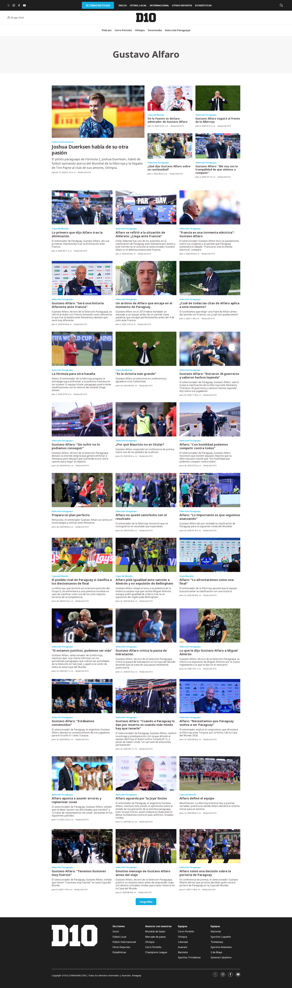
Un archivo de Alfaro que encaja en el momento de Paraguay (144, 305)
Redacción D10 (84, 172)
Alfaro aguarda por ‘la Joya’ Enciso (141, 798)
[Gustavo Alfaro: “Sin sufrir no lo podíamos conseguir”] (82, 419)
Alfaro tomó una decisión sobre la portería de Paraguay (205, 873)
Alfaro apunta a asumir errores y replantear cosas (76, 800)
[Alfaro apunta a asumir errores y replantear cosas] (82, 773)
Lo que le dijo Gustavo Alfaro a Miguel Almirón (208, 652)
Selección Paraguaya (177, 30)
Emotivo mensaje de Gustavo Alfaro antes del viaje (143, 873)
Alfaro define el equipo (196, 798)
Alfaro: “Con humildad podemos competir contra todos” (203, 446)
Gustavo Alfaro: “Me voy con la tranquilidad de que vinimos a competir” (216, 169)
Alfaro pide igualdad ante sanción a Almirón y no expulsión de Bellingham (144, 581)
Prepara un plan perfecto (71, 515)
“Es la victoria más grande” (136, 374)
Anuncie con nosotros (158, 926)
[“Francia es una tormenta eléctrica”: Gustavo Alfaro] (209, 207)
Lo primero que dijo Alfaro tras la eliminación (77, 234)
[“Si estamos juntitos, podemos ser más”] (82, 625)
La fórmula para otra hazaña (73, 374)
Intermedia (155, 30)
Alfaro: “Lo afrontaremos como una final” (206, 581)
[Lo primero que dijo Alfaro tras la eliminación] (82, 207)
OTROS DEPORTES (182, 5)
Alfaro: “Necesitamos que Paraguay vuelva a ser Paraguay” (206, 723)
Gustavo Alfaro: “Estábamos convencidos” (73, 723)
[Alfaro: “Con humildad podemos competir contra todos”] (209, 419)
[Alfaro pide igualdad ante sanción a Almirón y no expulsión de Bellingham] (146, 555)
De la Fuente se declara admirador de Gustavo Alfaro (168, 120)
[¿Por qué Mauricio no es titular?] (146, 419)
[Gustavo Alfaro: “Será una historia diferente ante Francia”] (82, 278)
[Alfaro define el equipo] (209, 773)
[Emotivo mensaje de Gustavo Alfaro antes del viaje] (146, 846)
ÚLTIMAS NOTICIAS (98, 5)
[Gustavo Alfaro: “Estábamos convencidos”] (82, 696)
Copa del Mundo (156, 114)
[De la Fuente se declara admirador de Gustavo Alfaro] (170, 98)
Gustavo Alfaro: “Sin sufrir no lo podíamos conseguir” (76, 446)
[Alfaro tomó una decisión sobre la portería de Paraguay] (209, 846)
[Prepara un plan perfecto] (82, 490)
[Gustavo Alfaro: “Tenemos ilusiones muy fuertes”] (82, 846)
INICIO (122, 5)
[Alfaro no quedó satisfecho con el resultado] (146, 490)
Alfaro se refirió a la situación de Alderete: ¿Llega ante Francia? (140, 234)
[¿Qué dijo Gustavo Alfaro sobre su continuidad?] (170, 145)
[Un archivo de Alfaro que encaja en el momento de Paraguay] (146, 278)
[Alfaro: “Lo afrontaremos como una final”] (209, 555)
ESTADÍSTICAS (203, 5)
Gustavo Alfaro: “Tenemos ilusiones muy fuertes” (79, 873)
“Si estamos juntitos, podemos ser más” (82, 650)
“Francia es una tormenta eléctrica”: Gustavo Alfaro (206, 234)
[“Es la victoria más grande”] (146, 349)
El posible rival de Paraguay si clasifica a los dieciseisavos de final (82, 581)
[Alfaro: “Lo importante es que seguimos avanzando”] (209, 490)
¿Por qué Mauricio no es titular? (140, 444)
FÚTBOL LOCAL (138, 5)
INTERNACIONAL (159, 5)
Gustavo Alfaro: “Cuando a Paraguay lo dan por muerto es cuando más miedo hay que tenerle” (145, 724)
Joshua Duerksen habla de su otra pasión (90, 149)
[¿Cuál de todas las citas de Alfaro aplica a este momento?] (209, 278)
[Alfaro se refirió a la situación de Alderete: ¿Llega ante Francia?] (146, 207)
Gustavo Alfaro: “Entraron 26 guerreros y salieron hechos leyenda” (209, 375)
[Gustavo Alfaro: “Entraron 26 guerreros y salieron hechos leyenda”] (209, 349)
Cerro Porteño (123, 30)
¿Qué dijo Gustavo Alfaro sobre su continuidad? (169, 167)
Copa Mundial (186, 576)
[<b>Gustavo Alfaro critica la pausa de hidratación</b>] (146, 625)
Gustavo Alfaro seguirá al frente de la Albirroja (217, 120)
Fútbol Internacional (62, 142)
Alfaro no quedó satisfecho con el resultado (141, 517)
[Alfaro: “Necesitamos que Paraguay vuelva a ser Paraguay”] (209, 696)
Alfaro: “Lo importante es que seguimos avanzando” (209, 517)
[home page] (146, 17)
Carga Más (146, 901)
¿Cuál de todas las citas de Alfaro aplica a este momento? (209, 305)
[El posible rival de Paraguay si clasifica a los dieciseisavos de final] (82, 555)
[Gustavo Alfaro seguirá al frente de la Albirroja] (217, 98)
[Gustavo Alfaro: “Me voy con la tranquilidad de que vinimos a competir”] (217, 145)
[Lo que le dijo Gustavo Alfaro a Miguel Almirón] (209, 625)
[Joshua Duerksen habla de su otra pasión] (98, 111)
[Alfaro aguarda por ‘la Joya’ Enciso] (146, 773)
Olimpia (140, 30)
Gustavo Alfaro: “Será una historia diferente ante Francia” (78, 305)
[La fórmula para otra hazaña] (82, 349)
